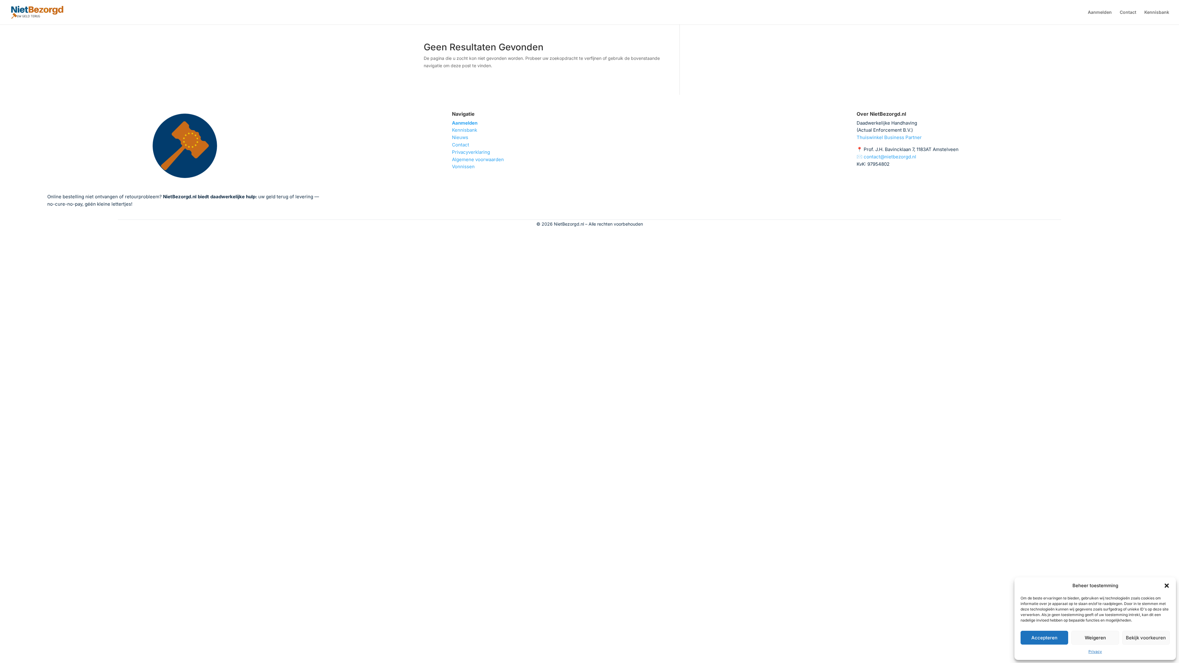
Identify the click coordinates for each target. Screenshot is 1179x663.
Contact (1128, 12)
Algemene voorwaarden (478, 159)
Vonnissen (463, 166)
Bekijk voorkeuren (1146, 638)
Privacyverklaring (471, 152)
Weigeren (1095, 638)
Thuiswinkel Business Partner (889, 137)
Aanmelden (1100, 12)
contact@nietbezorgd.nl (890, 157)
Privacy (1095, 651)
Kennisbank (1156, 12)
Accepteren (1044, 638)
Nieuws (460, 137)
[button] (1167, 586)
